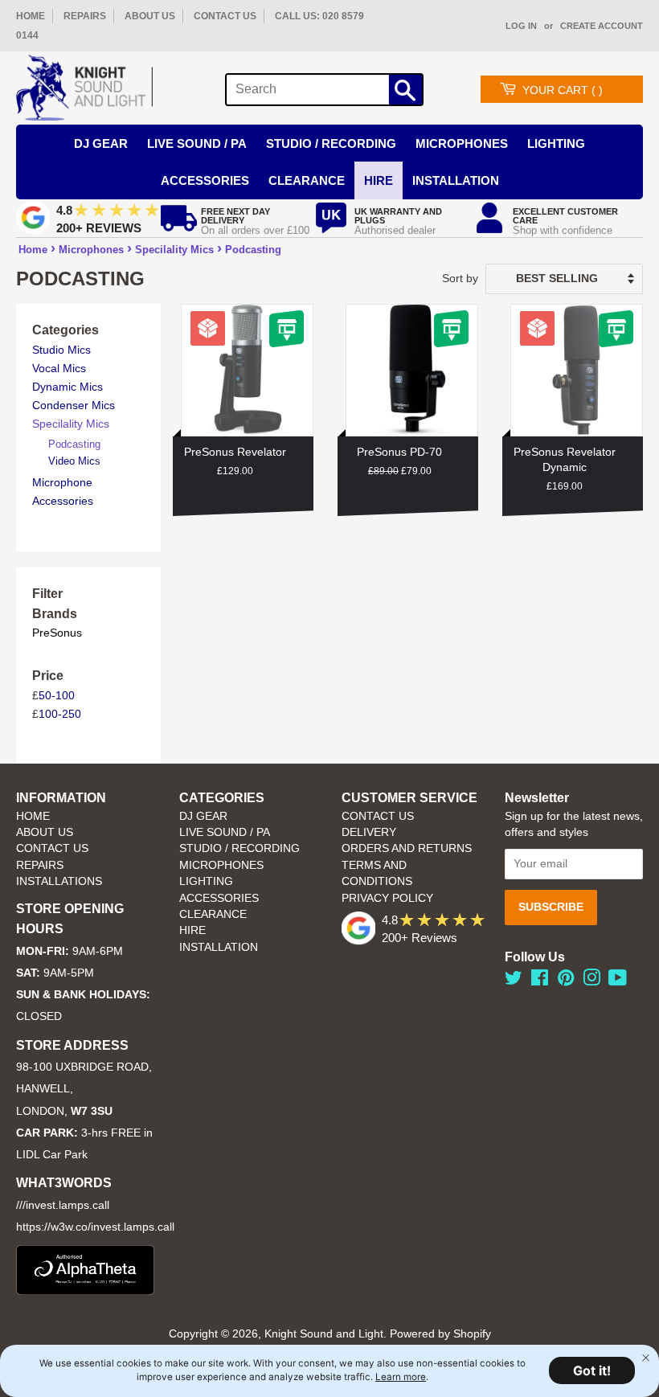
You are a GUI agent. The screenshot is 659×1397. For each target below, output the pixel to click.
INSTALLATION (455, 180)
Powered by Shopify (440, 1334)
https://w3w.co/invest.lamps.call (95, 1227)
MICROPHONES (221, 865)
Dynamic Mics (67, 386)
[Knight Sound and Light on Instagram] (591, 981)
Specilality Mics (174, 250)
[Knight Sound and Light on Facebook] (539, 981)
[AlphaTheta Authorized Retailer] (85, 1290)
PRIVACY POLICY (387, 898)
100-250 (60, 713)
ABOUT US (150, 16)
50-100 (57, 695)
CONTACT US (225, 16)
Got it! (592, 1370)
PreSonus (57, 632)
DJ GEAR (203, 816)
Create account (601, 26)
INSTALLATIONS (59, 881)
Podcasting (253, 250)
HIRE (192, 930)
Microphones (461, 143)
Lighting (556, 143)
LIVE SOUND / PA (224, 832)
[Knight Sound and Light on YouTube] (617, 981)
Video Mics (74, 461)
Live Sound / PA (197, 143)
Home (32, 250)
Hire (378, 180)
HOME (30, 16)
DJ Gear (101, 143)
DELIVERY (369, 832)
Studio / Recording (331, 143)
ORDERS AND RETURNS (407, 848)
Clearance (306, 180)
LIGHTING (206, 881)
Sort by (460, 278)
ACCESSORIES (219, 898)
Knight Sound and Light (323, 1334)
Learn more (400, 1377)
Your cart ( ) (562, 90)
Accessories (205, 180)
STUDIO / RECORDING (239, 848)
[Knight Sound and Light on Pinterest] (566, 981)
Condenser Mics (73, 405)
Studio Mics (61, 349)
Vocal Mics (59, 368)
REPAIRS (84, 16)
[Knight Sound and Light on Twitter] (513, 981)
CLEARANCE (213, 914)
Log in (521, 26)
